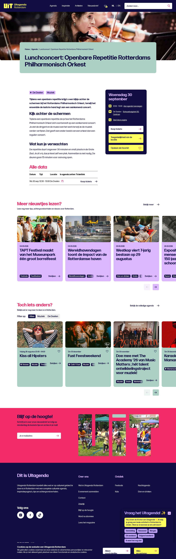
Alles (31, 316)
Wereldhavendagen (77, 276)
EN (119, 6)
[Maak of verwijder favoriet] (59, 351)
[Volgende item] (156, 287)
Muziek (50, 92)
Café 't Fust (75, 365)
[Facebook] (30, 515)
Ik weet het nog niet (134, 541)
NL (113, 6)
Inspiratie (66, 6)
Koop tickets (86, 181)
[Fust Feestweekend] (88, 354)
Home (27, 49)
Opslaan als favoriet (120, 148)
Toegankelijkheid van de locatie (121, 138)
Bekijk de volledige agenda (142, 306)
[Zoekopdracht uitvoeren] (169, 6)
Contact (81, 498)
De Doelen (38, 92)
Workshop (138, 382)
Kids (117, 492)
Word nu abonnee (86, 516)
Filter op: (21, 316)
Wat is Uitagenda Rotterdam (90, 485)
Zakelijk (81, 504)
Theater (44, 365)
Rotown (26, 365)
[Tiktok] (39, 515)
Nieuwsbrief (93, 6)
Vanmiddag (130, 531)
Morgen (153, 531)
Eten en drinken (123, 276)
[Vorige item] (147, 287)
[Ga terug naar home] (15, 6)
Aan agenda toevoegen (133, 106)
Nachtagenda (144, 485)
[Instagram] (20, 515)
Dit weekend (131, 536)
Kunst (167, 276)
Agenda (53, 6)
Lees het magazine (86, 522)
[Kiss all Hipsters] (40, 354)
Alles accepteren (141, 552)
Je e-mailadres (25, 436)
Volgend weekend (146, 536)
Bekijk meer (148, 204)
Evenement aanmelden (88, 492)
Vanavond (142, 531)
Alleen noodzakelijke (111, 552)
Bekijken (52, 276)
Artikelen (79, 6)
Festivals (24, 276)
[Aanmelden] (58, 436)
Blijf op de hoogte (86, 510)
